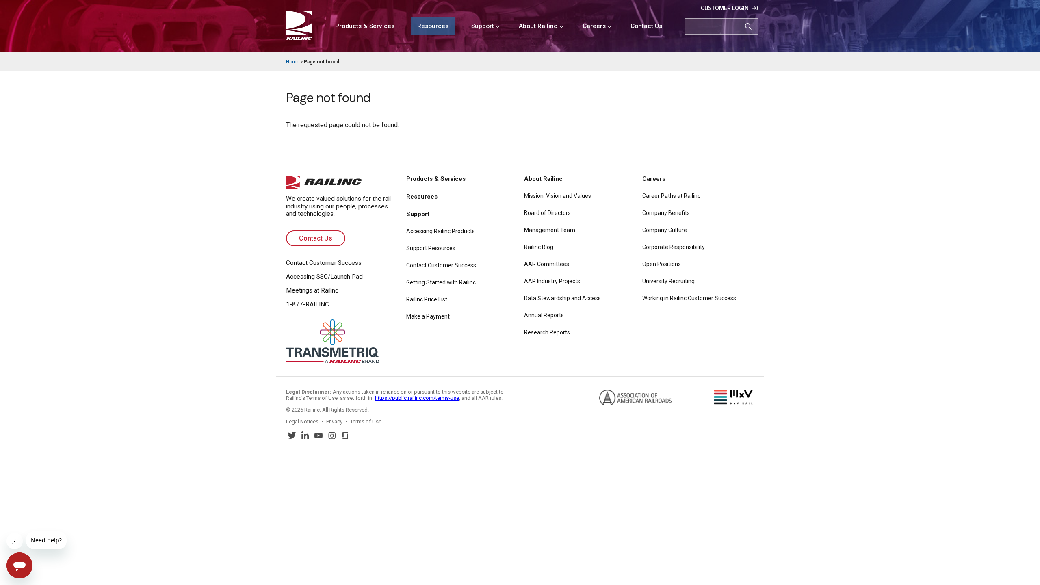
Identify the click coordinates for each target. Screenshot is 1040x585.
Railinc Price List (426, 299)
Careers (594, 26)
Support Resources (430, 248)
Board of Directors (547, 213)
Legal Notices (302, 421)
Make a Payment (428, 316)
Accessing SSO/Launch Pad (324, 276)
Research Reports (547, 332)
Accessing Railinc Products (440, 231)
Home (292, 62)
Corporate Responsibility (673, 247)
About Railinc (538, 26)
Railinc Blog (538, 247)
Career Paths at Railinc (671, 196)
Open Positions (661, 264)
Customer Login (725, 8)
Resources (432, 26)
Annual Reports (544, 315)
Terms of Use (365, 421)
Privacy (334, 421)
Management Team (549, 230)
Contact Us (646, 26)
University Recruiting (668, 281)
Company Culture (664, 230)
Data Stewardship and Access (562, 298)
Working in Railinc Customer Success (689, 298)
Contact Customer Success (324, 262)
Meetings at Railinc (312, 290)
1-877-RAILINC (307, 304)
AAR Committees (546, 264)
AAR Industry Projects (552, 281)
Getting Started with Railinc (441, 282)
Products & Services (364, 26)
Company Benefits (666, 213)
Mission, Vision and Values (557, 196)
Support (482, 26)
